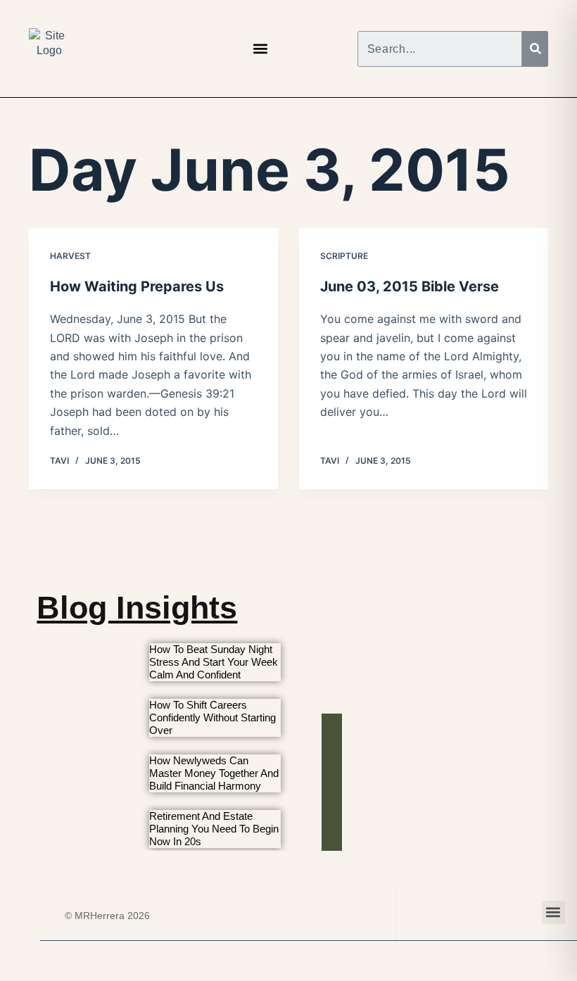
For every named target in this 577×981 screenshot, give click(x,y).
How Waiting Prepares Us (137, 286)
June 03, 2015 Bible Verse (409, 286)
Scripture (344, 256)
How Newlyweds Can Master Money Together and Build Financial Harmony (214, 773)
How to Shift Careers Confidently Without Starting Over (212, 717)
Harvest (70, 256)
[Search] (535, 49)
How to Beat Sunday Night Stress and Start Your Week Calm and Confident (213, 662)
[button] (260, 49)
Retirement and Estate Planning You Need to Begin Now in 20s (214, 828)
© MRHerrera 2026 (107, 915)
